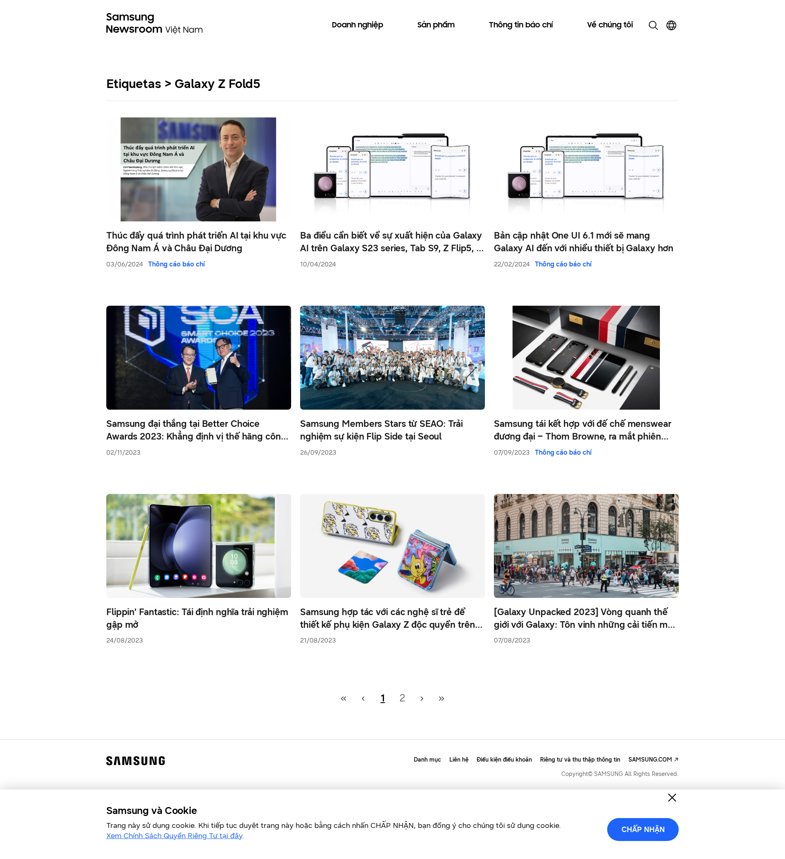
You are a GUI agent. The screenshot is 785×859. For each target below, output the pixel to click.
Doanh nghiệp (357, 25)
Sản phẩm (436, 25)
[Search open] (653, 25)
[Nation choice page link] (671, 25)
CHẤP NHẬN (643, 829)
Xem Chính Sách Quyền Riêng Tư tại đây (174, 835)
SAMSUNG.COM (650, 759)
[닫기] (672, 797)
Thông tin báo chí (521, 25)
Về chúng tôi (610, 25)
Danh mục (427, 759)
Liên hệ (459, 759)
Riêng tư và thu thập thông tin (580, 759)
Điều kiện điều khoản (504, 759)
